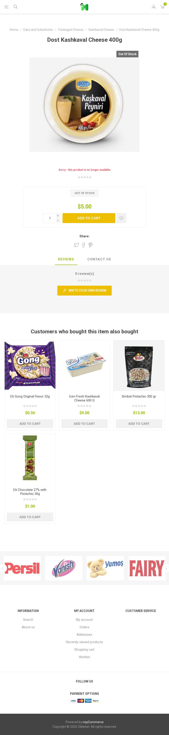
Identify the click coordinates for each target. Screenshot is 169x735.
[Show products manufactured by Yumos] (82, 568)
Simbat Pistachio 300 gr (139, 396)
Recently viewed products (84, 642)
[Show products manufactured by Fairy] (123, 568)
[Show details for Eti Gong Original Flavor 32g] (30, 365)
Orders (84, 627)
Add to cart (88, 218)
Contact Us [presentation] (99, 259)
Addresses (84, 635)
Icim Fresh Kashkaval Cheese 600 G (84, 398)
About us (28, 627)
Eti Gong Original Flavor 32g (30, 396)
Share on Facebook (83, 245)
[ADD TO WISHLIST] (121, 218)
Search (28, 620)
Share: (84, 236)
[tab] (66, 259)
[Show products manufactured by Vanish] (40, 568)
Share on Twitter (76, 245)
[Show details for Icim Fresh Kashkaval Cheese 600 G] (84, 365)
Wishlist (84, 657)
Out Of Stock (127, 54)
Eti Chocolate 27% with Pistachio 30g (29, 492)
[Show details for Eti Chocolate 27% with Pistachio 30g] (30, 459)
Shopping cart (84, 650)
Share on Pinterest (90, 245)
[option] (40, 568)
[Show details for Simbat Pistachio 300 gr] (139, 365)
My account (84, 620)
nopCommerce (93, 722)
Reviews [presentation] (66, 259)
